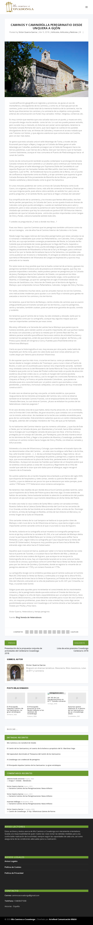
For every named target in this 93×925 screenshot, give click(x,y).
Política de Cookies (13, 867)
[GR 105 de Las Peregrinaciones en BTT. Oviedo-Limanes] (57, 693)
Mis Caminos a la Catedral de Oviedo (21, 743)
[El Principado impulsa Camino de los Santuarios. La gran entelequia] (16, 698)
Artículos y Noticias (69, 32)
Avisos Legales (11, 861)
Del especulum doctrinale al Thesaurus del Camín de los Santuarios (33, 754)
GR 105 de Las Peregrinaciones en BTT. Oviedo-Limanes (57, 699)
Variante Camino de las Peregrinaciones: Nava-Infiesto (30, 788)
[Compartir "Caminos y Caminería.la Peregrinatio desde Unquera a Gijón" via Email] (63, 632)
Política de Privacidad (14, 873)
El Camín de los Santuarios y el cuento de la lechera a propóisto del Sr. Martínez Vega (41, 748)
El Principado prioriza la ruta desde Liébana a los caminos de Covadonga (35, 710)
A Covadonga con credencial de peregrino (23, 759)
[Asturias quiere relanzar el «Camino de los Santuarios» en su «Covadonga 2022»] (77, 698)
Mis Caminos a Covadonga (23, 919)
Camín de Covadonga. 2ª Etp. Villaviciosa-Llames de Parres (32, 811)
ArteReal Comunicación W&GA (63, 919)
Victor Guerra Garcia (28, 32)
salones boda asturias (15, 779)
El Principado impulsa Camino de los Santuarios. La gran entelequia (15, 709)
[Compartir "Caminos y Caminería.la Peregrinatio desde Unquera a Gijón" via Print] (68, 632)
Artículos (55, 32)
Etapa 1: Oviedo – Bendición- (20, 781)
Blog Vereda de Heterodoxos (29, 617)
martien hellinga (13, 802)
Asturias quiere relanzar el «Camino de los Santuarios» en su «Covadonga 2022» (76, 710)
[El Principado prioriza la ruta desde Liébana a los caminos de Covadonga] (36, 698)
